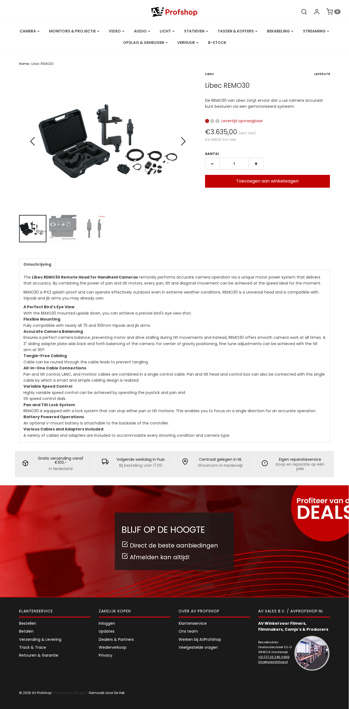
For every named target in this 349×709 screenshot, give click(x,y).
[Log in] (314, 11)
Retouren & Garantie (38, 655)
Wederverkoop (113, 647)
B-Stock (217, 42)
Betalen (26, 631)
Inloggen (107, 623)
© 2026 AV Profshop (35, 692)
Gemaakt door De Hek (107, 692)
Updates (107, 631)
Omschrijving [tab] (37, 264)
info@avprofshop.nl (273, 662)
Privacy (105, 655)
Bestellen (27, 623)
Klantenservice (193, 623)
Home (24, 63)
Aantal (212, 153)
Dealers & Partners (116, 639)
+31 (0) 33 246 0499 (274, 657)
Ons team (188, 631)
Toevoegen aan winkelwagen (267, 181)
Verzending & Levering (40, 639)
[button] (183, 141)
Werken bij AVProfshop (200, 639)
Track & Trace (32, 647)
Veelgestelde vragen (198, 647)
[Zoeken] (301, 11)
